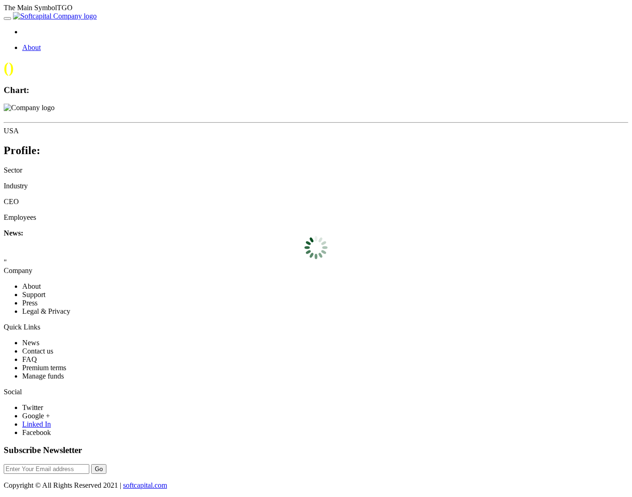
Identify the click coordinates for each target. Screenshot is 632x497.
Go (99, 469)
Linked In (36, 424)
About (31, 47)
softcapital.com (145, 485)
